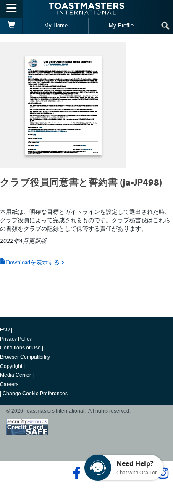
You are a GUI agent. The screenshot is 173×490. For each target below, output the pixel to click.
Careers (9, 384)
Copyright (11, 366)
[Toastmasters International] (86, 9)
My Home (56, 25)
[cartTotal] (11, 26)
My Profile (121, 25)
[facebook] (75, 473)
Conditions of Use (20, 348)
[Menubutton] (11, 9)
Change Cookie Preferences (35, 394)
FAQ (5, 330)
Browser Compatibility (25, 357)
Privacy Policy (16, 339)
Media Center (15, 375)
